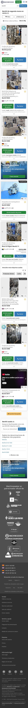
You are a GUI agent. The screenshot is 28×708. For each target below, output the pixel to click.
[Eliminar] (17, 5)
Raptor (10, 580)
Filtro (8, 17)
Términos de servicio (19, 703)
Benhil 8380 (5, 452)
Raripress (8, 587)
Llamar (21, 60)
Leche (19, 274)
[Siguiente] (25, 35)
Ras (14, 587)
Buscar (24, 6)
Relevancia (20, 17)
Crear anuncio (14, 176)
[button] (26, 1)
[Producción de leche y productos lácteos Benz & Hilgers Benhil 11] (14, 231)
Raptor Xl (17, 580)
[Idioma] (24, 1)
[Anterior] (2, 35)
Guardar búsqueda (14, 414)
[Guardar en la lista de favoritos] (25, 47)
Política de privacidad (7, 703)
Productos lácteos (8, 274)
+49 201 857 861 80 (10, 573)
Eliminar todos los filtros (11, 21)
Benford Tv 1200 (7, 446)
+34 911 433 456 (9, 565)
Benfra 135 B (6, 449)
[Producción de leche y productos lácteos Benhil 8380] (14, 126)
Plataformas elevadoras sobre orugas (14, 584)
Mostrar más (15, 455)
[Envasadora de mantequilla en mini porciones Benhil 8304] (14, 190)
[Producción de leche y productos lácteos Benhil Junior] (14, 35)
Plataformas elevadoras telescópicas (14, 591)
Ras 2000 (20, 587)
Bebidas (4, 439)
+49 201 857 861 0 (10, 570)
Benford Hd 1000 (7, 443)
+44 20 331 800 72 (10, 568)
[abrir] (14, 67)
